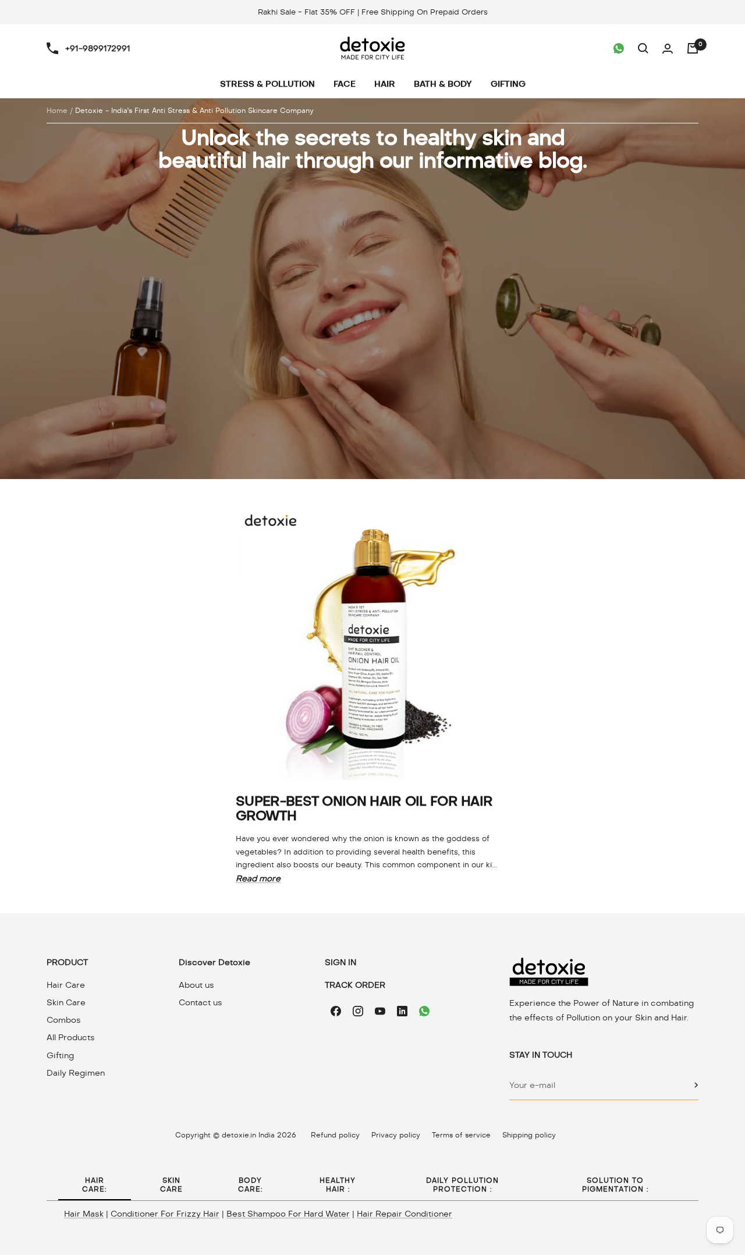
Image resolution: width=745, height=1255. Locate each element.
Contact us (200, 1002)
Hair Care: (94, 1185)
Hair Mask (84, 1213)
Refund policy (335, 1135)
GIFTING (508, 84)
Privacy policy (395, 1135)
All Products (71, 1037)
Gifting (60, 1055)
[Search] (643, 48)
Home (57, 110)
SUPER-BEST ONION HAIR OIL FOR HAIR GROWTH (364, 808)
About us (196, 985)
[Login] (667, 49)
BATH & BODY (443, 84)
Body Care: (250, 1185)
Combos (64, 1020)
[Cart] (692, 48)
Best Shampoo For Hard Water (288, 1213)
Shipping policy (529, 1135)
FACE (345, 84)
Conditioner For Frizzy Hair (165, 1213)
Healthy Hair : (338, 1185)
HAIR (384, 84)
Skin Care (66, 1002)
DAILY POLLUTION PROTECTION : (462, 1185)
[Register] (696, 1085)
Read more (258, 878)
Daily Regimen (76, 1073)
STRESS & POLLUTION (267, 84)
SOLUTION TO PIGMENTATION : (615, 1185)
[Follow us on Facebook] (336, 1011)
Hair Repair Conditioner (404, 1213)
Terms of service (461, 1135)
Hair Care (66, 985)
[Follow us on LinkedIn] (402, 1011)
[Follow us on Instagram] (358, 1011)
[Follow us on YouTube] (380, 1011)
